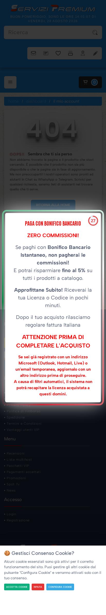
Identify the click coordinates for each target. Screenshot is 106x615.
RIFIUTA (38, 586)
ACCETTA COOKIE (17, 586)
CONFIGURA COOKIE (60, 586)
